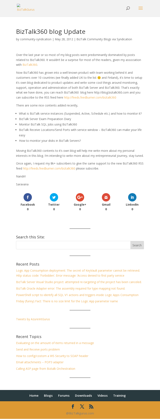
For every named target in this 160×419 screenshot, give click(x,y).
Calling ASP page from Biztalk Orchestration (45, 369)
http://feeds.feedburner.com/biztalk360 (90, 97)
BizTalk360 (29, 65)
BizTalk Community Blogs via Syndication (104, 39)
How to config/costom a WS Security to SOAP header (52, 356)
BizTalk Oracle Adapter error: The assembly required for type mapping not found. (70, 288)
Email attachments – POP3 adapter (40, 362)
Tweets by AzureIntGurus (33, 319)
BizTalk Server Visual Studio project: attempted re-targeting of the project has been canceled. (79, 282)
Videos (103, 395)
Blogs (48, 395)
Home (34, 395)
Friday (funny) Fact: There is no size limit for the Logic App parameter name (67, 301)
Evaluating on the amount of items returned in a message (55, 343)
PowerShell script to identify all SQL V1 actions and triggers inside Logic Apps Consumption (77, 295)
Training (119, 395)
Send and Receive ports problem (38, 349)
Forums (64, 395)
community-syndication (35, 39)
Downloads (83, 395)
